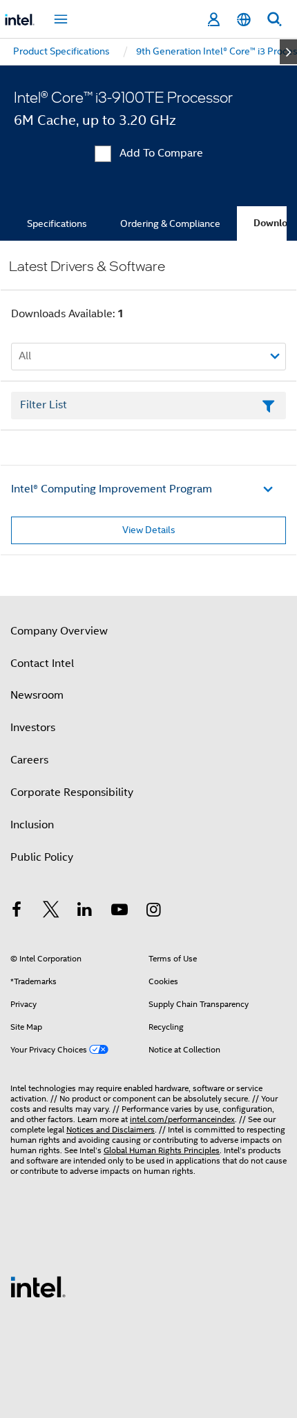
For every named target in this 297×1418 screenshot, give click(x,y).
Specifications (57, 223)
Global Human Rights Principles (162, 1150)
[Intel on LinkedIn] (85, 911)
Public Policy (41, 857)
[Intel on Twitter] (51, 911)
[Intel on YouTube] (119, 911)
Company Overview (59, 631)
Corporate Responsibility (71, 792)
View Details (148, 529)
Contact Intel (42, 663)
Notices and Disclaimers (110, 1129)
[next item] (288, 51)
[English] (243, 20)
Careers (29, 760)
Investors (32, 728)
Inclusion (32, 825)
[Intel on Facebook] (16, 911)
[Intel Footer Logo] (38, 1286)
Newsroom (37, 695)
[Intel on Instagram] (153, 911)
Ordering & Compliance (170, 223)
